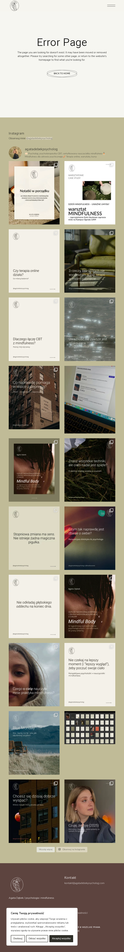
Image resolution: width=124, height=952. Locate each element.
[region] (42, 927)
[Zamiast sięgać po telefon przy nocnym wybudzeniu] (34, 811)
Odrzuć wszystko (37, 939)
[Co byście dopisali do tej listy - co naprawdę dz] (34, 397)
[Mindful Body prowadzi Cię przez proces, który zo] (89, 470)
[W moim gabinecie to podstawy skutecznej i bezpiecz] (89, 261)
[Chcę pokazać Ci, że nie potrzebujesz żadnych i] (89, 674)
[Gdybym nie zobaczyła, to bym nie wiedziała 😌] (34, 743)
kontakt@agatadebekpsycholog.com (84, 883)
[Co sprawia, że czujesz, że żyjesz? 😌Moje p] (89, 811)
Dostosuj (17, 939)
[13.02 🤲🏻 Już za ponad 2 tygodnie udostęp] (89, 606)
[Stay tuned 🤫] (89, 727)
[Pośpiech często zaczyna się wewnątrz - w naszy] (34, 606)
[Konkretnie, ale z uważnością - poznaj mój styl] (34, 329)
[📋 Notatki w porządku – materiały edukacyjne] (34, 192)
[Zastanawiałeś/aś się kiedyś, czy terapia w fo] (34, 261)
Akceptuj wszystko (61, 939)
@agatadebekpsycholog (39, 138)
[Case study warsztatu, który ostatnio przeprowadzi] (89, 192)
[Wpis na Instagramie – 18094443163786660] (34, 538)
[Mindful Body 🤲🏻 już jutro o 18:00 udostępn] (34, 470)
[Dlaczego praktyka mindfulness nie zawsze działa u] (89, 329)
